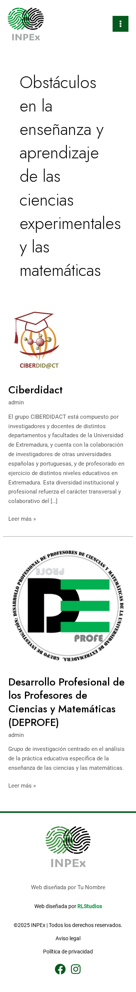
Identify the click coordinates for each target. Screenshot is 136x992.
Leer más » (22, 518)
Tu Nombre (91, 887)
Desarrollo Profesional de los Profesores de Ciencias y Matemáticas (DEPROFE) (66, 702)
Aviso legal (68, 938)
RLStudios (89, 906)
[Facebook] (60, 969)
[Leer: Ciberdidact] (39, 341)
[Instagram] (75, 969)
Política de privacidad (68, 952)
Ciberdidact (35, 389)
